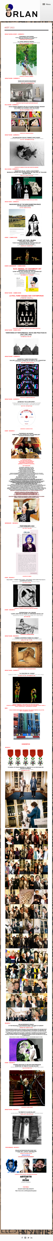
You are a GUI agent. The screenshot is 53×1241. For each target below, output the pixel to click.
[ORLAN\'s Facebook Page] (22, 1238)
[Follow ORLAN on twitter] (28, 1238)
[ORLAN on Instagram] (25, 1238)
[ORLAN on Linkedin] (31, 1238)
